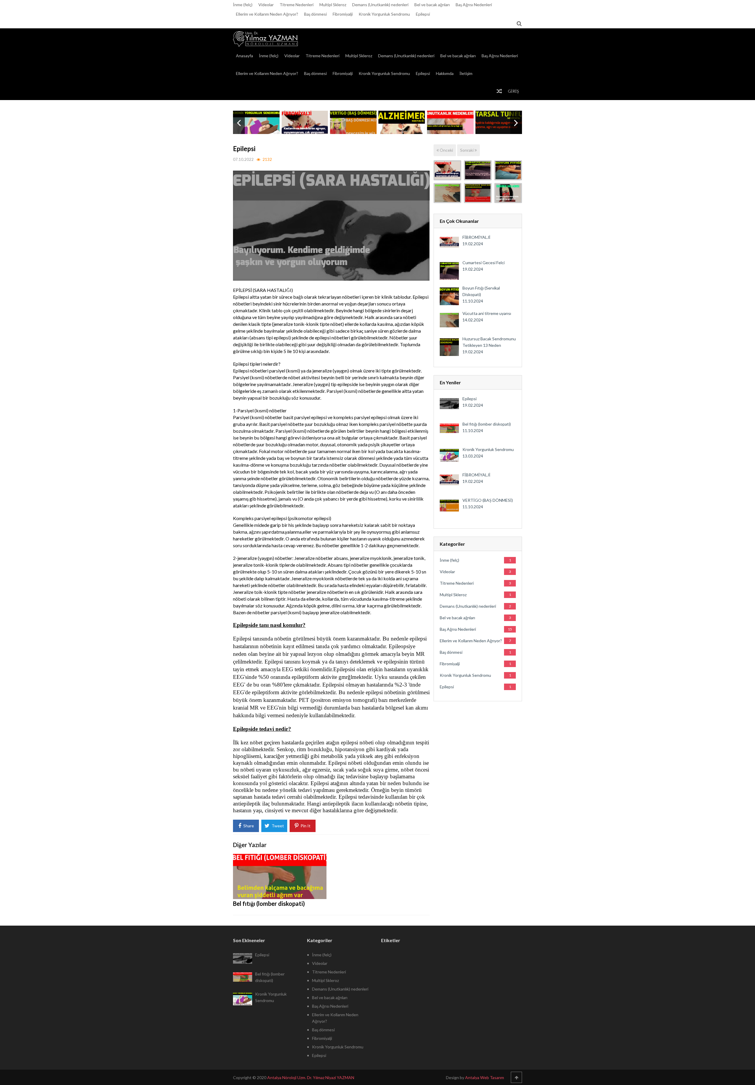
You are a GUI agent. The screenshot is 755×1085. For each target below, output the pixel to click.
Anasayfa (244, 55)
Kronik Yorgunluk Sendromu (384, 14)
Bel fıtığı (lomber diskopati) (269, 903)
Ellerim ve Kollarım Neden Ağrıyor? (267, 14)
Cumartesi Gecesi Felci (483, 262)
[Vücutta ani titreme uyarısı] (447, 193)
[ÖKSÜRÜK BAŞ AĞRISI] (508, 193)
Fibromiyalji (343, 14)
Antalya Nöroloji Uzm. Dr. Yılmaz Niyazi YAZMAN (310, 1077)
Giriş (513, 91)
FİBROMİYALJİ (476, 237)
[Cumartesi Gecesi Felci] (478, 170)
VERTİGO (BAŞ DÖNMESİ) (487, 500)
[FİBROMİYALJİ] (447, 170)
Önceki (446, 150)
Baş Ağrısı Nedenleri (474, 4)
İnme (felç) (242, 4)
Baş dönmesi (315, 14)
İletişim (465, 73)
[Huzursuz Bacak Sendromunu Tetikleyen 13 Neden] (478, 193)
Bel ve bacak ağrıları (432, 4)
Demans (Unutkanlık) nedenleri (380, 4)
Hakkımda (445, 73)
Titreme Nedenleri (297, 4)
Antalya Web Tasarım (484, 1077)
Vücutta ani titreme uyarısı (486, 313)
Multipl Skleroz (332, 4)
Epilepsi (423, 14)
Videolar (266, 4)
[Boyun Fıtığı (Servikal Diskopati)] (508, 170)
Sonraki (467, 150)
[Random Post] (499, 91)
